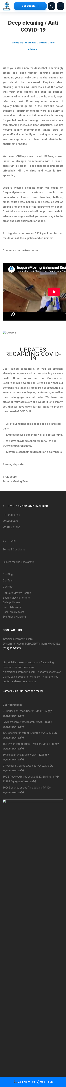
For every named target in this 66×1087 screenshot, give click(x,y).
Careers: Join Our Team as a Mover (23, 690)
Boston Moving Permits (16, 597)
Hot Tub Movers (12, 607)
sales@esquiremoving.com (26, 676)
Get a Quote (29, 5)
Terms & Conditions (14, 549)
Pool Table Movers (13, 611)
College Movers (12, 602)
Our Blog (8, 574)
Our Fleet (8, 586)
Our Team (8, 580)
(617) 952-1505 (12, 648)
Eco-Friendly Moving (14, 616)
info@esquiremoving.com (18, 638)
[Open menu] (60, 6)
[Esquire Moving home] (7, 6)
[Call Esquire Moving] (51, 6)
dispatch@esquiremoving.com (20, 662)
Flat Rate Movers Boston (17, 592)
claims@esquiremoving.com (19, 671)
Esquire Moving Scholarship (18, 561)
